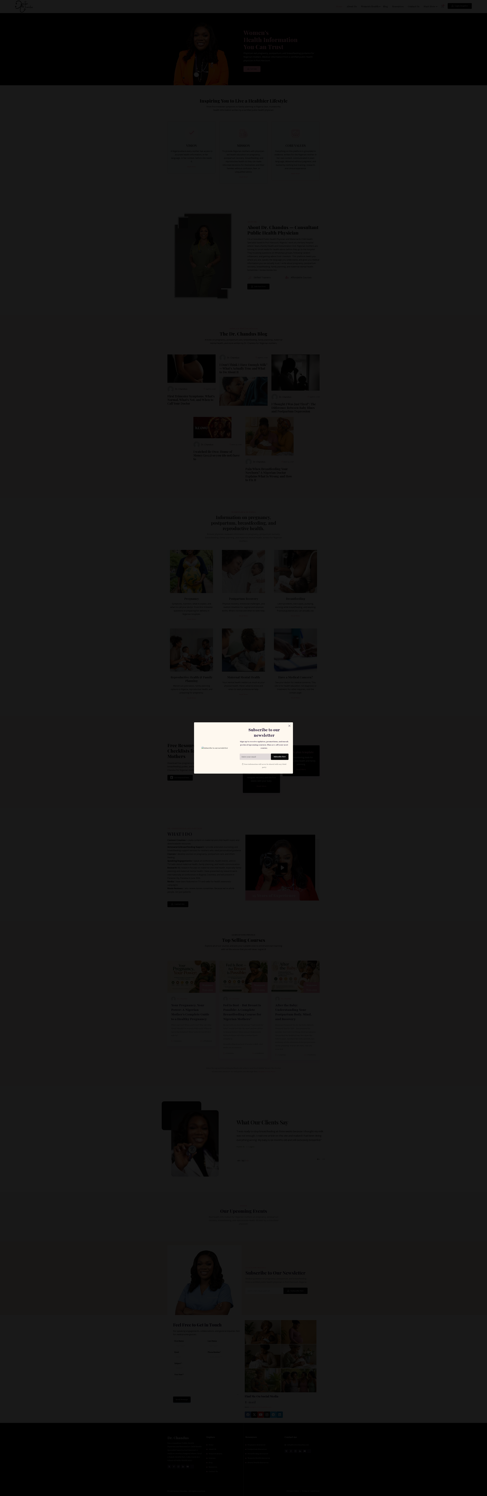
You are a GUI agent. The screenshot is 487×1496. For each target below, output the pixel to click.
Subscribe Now (280, 757)
